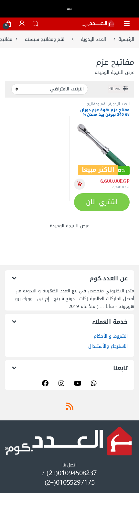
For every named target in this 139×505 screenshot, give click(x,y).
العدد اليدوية (93, 39)
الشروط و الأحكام (111, 336)
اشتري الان (102, 201)
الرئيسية (126, 39)
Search (35, 24)
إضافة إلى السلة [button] (79, 184)
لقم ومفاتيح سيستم (45, 39)
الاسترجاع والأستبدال (108, 346)
